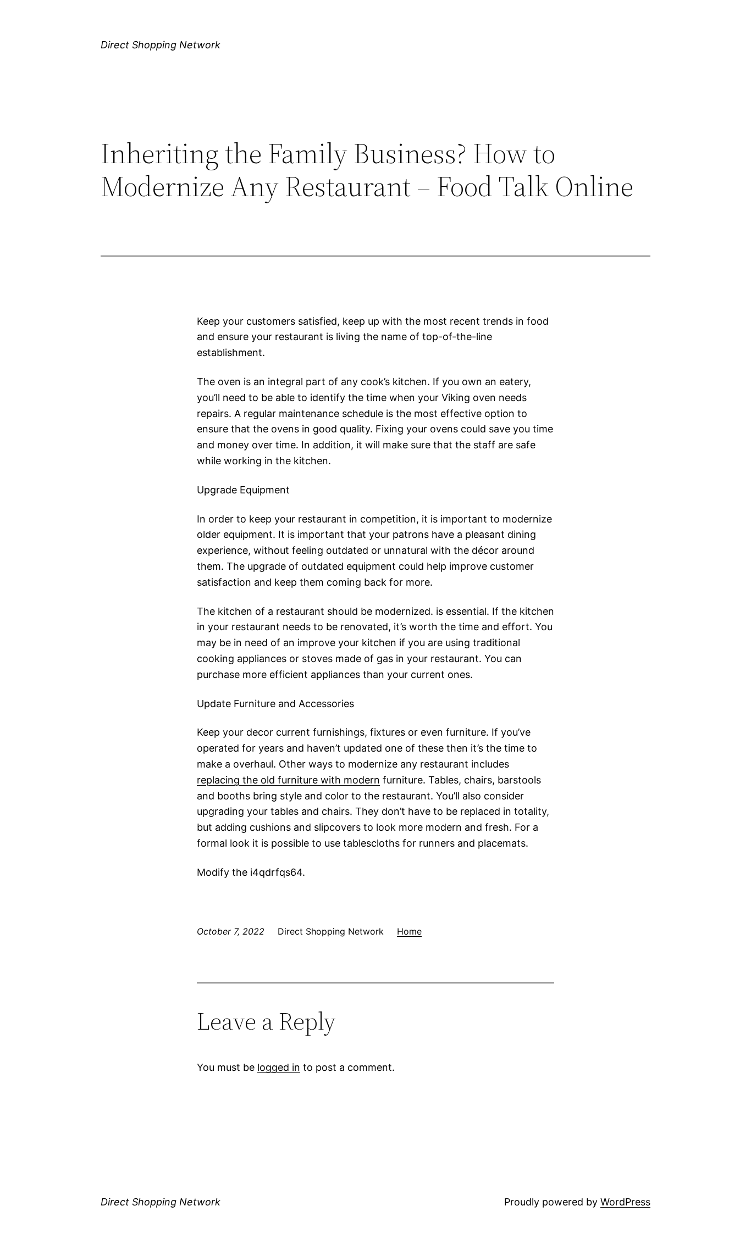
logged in (278, 1067)
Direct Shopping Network (160, 45)
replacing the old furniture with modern (288, 780)
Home (409, 931)
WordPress (625, 1202)
